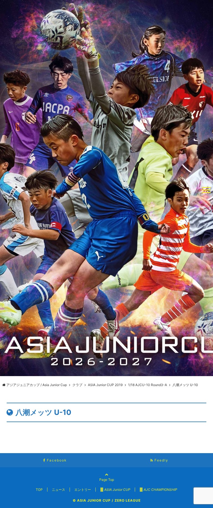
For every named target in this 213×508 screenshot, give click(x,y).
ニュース (58, 489)
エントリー (82, 489)
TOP (39, 489)
